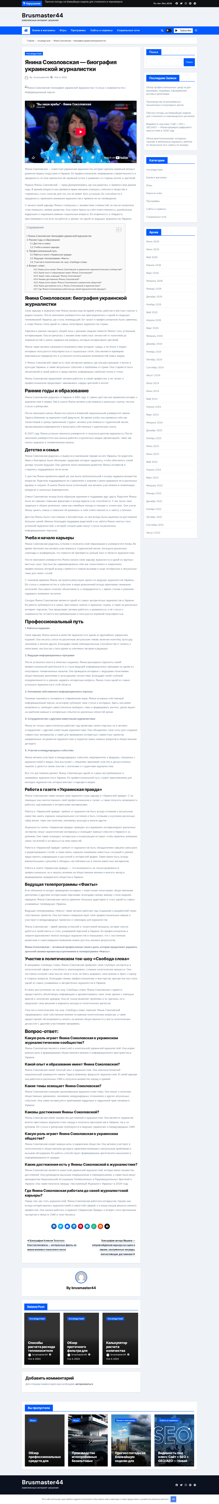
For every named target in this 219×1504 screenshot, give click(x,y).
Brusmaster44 (42, 15)
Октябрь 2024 (154, 359)
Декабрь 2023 (154, 430)
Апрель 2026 (153, 265)
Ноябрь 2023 (153, 438)
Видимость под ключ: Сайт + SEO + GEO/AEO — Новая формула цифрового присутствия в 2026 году (169, 127)
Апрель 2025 (153, 320)
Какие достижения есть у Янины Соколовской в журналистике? (69, 285)
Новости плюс (154, 193)
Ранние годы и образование (44, 239)
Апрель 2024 (153, 406)
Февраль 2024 (154, 422)
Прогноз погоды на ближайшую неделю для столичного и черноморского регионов (170, 114)
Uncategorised (33, 53)
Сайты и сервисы (101, 30)
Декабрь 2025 (154, 296)
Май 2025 (152, 312)
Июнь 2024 (152, 391)
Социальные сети (128, 30)
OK (173, 1499)
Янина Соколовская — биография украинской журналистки (71, 65)
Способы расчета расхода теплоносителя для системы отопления (41, 1350)
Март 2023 (152, 477)
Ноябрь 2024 (153, 351)
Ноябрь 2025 (153, 304)
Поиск (153, 52)
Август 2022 (153, 532)
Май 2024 (152, 399)
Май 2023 (151, 461)
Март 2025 (152, 328)
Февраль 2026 (154, 280)
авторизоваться (84, 1384)
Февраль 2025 (154, 336)
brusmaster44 (41, 77)
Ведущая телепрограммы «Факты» (51, 258)
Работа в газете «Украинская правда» (53, 254)
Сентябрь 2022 (155, 524)
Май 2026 (152, 257)
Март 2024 (152, 414)
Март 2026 (152, 273)
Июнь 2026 (152, 249)
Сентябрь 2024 (155, 367)
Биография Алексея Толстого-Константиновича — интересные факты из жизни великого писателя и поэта (51, 1245)
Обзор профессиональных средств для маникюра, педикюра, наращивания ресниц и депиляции (168, 90)
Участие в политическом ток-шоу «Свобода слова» (60, 262)
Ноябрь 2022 (153, 509)
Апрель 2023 (153, 469)
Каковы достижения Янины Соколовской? (59, 279)
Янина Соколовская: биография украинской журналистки (59, 236)
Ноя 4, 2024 (34, 1358)
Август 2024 (153, 375)
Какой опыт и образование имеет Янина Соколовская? (65, 272)
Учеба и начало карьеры (46, 247)
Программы (78, 30)
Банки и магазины (43, 30)
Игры (63, 30)
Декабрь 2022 (154, 501)
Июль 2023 (152, 446)
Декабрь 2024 (154, 343)
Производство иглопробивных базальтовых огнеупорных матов (165, 103)
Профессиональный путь (43, 251)
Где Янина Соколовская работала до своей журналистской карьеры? (72, 289)
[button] (196, 30)
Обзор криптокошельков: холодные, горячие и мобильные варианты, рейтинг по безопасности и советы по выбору (169, 142)
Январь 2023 (153, 493)
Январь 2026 (153, 288)
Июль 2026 (152, 241)
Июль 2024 (152, 383)
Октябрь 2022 (154, 517)
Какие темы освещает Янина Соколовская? (60, 276)
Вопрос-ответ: (37, 265)
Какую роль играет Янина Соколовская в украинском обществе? (70, 282)
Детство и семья (42, 243)
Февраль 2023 (154, 485)
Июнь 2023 (152, 454)
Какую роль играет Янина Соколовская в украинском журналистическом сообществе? (80, 269)
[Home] (26, 30)
